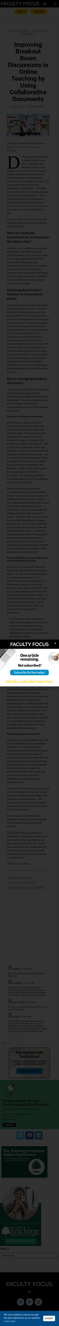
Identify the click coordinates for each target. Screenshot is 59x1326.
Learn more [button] (10, 1321)
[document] (29, 663)
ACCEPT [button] (49, 1318)
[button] (55, 643)
